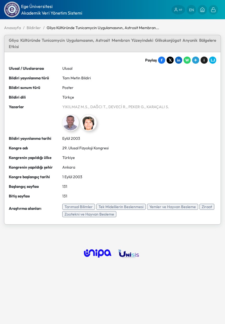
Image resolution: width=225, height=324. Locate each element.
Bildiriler (34, 27)
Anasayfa (12, 27)
